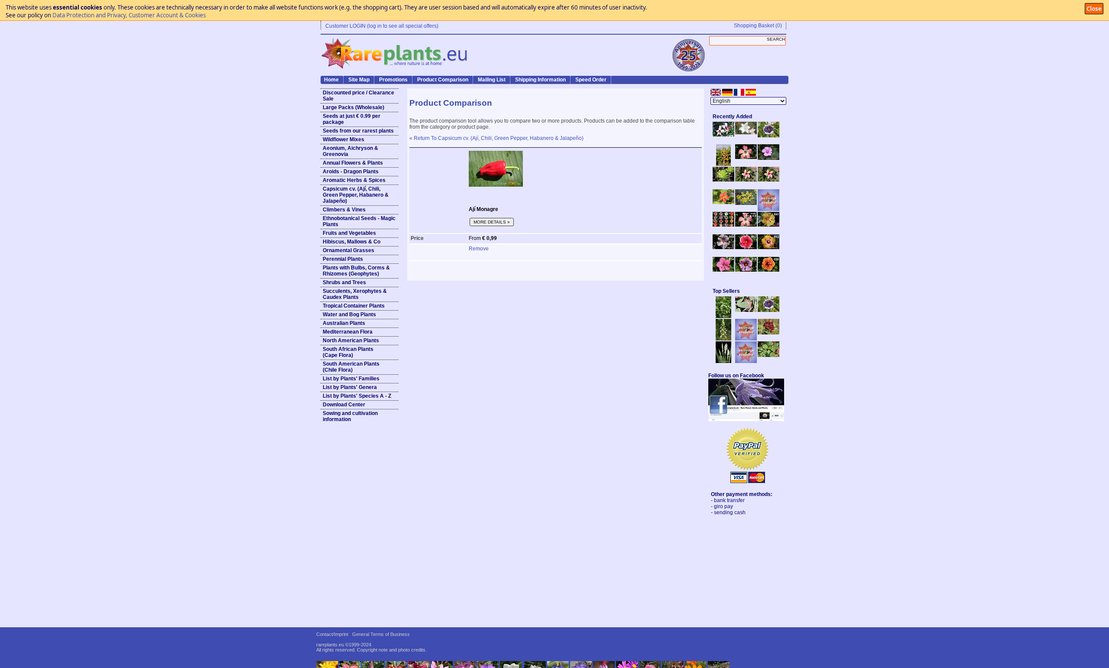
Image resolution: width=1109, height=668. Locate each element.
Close (1094, 9)
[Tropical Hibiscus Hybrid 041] (768, 225)
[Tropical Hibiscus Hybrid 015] (746, 270)
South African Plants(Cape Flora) (348, 352)
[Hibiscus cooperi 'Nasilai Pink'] (746, 157)
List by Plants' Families (351, 379)
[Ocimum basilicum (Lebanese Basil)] (723, 316)
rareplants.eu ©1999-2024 (343, 644)
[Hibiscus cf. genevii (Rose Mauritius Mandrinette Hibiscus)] (746, 180)
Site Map (359, 80)
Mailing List (492, 80)
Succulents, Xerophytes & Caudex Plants (355, 294)
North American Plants (351, 340)
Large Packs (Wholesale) (353, 107)
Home (331, 80)
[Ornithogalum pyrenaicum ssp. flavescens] (723, 339)
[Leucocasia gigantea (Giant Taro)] (723, 361)
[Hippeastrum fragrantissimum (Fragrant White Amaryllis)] (746, 133)
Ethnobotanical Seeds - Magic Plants (359, 221)
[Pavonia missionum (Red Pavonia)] (723, 202)
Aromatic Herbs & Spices (354, 180)
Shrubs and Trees (344, 282)
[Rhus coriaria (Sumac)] (768, 333)
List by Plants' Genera (350, 387)
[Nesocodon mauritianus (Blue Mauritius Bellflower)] (768, 136)
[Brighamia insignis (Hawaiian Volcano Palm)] (723, 180)
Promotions (393, 80)
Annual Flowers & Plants (353, 163)
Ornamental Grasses (348, 250)
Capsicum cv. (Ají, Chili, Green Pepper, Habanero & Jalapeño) (356, 195)
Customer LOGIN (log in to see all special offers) (381, 26)
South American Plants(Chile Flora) (351, 367)
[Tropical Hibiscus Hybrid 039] (768, 270)
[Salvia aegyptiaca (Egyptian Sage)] (746, 339)
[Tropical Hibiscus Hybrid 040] (723, 247)
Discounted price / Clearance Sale (358, 96)
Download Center (344, 405)
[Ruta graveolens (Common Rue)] (746, 203)
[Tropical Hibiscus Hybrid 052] (746, 247)
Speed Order (590, 80)
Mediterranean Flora (348, 332)
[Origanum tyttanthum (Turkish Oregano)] (746, 361)
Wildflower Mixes (343, 139)
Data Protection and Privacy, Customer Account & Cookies (129, 15)
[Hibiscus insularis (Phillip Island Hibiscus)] (723, 135)
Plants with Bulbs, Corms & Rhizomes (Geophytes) (356, 271)
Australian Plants (344, 323)
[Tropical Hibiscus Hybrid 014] (723, 270)
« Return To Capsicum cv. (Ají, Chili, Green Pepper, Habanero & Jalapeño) (496, 138)
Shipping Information (540, 80)
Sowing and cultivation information (350, 416)
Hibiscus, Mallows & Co (351, 242)
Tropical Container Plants (354, 306)
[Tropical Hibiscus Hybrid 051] (768, 209)
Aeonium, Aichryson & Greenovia (350, 151)
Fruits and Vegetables (349, 233)
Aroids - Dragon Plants (351, 172)
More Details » (491, 222)
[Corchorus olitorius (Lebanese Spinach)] (768, 355)
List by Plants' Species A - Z (357, 396)
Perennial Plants (343, 259)
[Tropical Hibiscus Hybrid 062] (768, 247)
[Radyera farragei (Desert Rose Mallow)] (768, 158)
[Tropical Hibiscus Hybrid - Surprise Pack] (723, 225)
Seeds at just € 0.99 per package (351, 119)
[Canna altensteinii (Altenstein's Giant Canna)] (723, 164)
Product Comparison (442, 80)
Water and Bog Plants (349, 314)
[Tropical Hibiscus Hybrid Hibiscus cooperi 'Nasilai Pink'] (746, 225)
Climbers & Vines (344, 210)
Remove (479, 249)
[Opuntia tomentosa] (746, 310)
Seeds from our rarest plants (358, 131)
